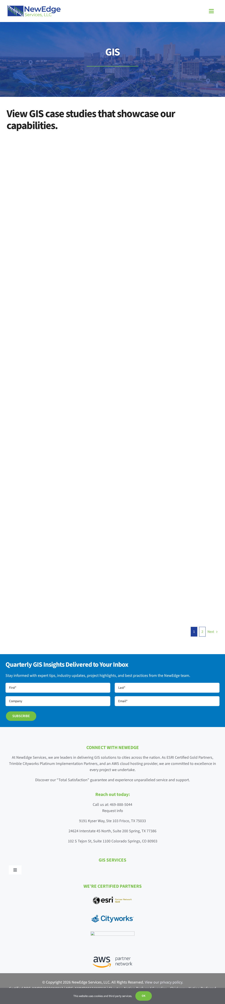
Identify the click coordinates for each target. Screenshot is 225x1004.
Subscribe (21, 716)
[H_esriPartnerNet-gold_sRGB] (112, 896)
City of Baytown (40, 556)
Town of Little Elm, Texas (40, 170)
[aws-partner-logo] (112, 958)
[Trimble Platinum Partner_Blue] (112, 933)
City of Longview (148, 556)
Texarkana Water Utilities (148, 170)
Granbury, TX (33, 446)
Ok (143, 996)
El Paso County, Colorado (40, 266)
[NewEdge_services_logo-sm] (34, 6)
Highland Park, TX (141, 266)
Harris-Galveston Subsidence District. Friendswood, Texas (148, 362)
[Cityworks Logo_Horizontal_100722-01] (112, 914)
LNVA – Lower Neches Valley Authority (33, 362)
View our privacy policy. (164, 982)
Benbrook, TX (148, 466)
